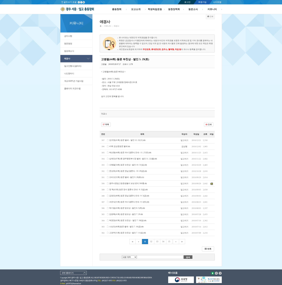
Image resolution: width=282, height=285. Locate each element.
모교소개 (136, 9)
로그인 (187, 2)
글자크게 (79, 2)
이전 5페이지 (138, 241)
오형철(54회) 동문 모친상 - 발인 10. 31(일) (128, 165)
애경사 (67, 58)
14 (163, 241)
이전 (216, 273)
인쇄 (209, 124)
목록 (107, 124)
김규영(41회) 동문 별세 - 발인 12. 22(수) (127, 140)
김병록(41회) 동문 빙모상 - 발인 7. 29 (126, 214)
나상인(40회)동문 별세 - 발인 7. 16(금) (126, 226)
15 (169, 241)
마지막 (182, 241)
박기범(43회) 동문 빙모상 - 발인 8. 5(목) (127, 208)
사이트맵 (217, 2)
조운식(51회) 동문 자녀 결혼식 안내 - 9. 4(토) (129, 202)
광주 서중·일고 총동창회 (77, 9)
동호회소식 (69, 51)
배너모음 (173, 272)
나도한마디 (69, 73)
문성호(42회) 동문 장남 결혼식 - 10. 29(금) (128, 171)
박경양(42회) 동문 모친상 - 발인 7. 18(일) (127, 220)
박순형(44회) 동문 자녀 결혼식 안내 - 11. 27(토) (130, 152)
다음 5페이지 (176, 241)
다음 (220, 273)
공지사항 (68, 36)
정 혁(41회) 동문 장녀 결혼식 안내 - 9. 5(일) (128, 189)
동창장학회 (174, 9)
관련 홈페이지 (68, 273)
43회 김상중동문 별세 (119, 146)
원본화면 (84, 2)
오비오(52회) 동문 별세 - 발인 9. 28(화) (126, 177)
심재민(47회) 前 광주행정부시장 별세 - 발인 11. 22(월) (133, 159)
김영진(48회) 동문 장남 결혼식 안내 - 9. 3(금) (129, 196)
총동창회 (116, 9)
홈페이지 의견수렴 (72, 88)
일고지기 (184, 140)
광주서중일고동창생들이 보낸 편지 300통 (128, 183)
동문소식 (193, 9)
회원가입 (202, 2)
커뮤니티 (212, 9)
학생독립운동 (155, 9)
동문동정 (68, 43)
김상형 (184, 146)
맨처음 (132, 241)
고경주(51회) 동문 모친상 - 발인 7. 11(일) (127, 233)
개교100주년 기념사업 (73, 81)
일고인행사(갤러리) (72, 66)
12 (151, 241)
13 (157, 241)
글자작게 (81, 2)
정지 (212, 273)
